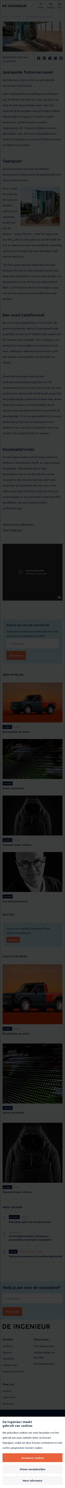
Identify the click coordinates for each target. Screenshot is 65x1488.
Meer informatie (32, 1480)
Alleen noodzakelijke (32, 1469)
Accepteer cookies (32, 1457)
